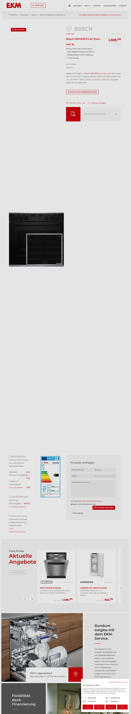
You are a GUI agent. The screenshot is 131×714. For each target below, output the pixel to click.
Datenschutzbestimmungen (118, 682)
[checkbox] (84, 698)
